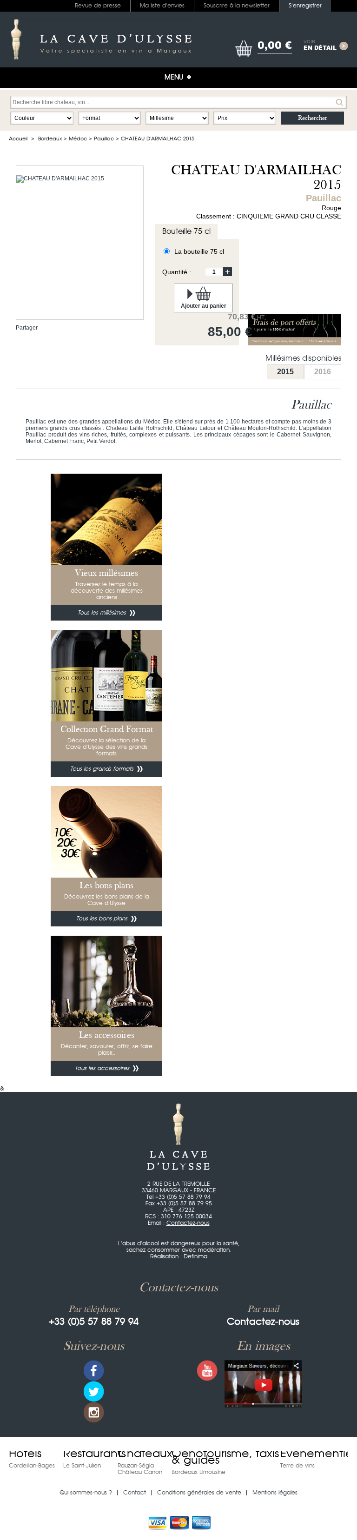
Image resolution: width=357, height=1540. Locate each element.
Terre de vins (297, 1465)
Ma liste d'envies (162, 5)
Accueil (18, 138)
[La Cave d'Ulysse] (101, 39)
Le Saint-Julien (82, 1465)
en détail (320, 46)
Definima (195, 1256)
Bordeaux (50, 138)
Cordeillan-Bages (32, 1465)
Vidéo (263, 1384)
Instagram (94, 1412)
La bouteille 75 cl (199, 251)
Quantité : (176, 272)
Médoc (78, 138)
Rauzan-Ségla (136, 1465)
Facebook (94, 1370)
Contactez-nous (188, 1223)
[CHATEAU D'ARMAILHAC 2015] (60, 178)
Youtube (207, 1370)
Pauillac (104, 138)
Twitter (94, 1391)
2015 (285, 372)
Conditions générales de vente (199, 1492)
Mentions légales (275, 1492)
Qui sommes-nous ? (86, 1492)
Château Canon (140, 1472)
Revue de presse (98, 5)
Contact (134, 1492)
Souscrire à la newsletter (237, 5)
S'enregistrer (305, 5)
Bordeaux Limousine (198, 1472)
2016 (322, 372)
